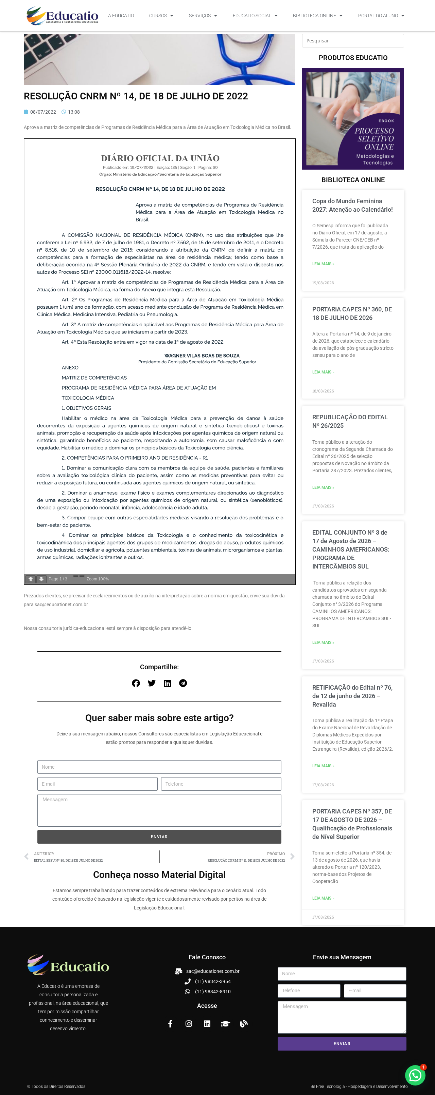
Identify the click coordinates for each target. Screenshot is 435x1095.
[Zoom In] (82, 576)
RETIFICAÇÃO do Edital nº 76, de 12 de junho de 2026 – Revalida (352, 696)
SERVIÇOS (200, 15)
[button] (136, 683)
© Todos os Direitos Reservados (56, 1086)
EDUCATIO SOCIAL (252, 15)
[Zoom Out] (76, 576)
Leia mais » (323, 264)
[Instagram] (188, 1024)
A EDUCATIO (121, 15)
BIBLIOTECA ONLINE (314, 15)
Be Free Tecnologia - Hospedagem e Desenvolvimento (359, 1086)
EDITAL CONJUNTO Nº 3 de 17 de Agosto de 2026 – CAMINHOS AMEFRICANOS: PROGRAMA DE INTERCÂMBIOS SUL (350, 549)
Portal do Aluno (378, 15)
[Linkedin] (207, 1024)
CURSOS (158, 15)
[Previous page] (30, 579)
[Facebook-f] (170, 1024)
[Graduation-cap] (226, 1024)
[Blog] (244, 1024)
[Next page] (41, 579)
